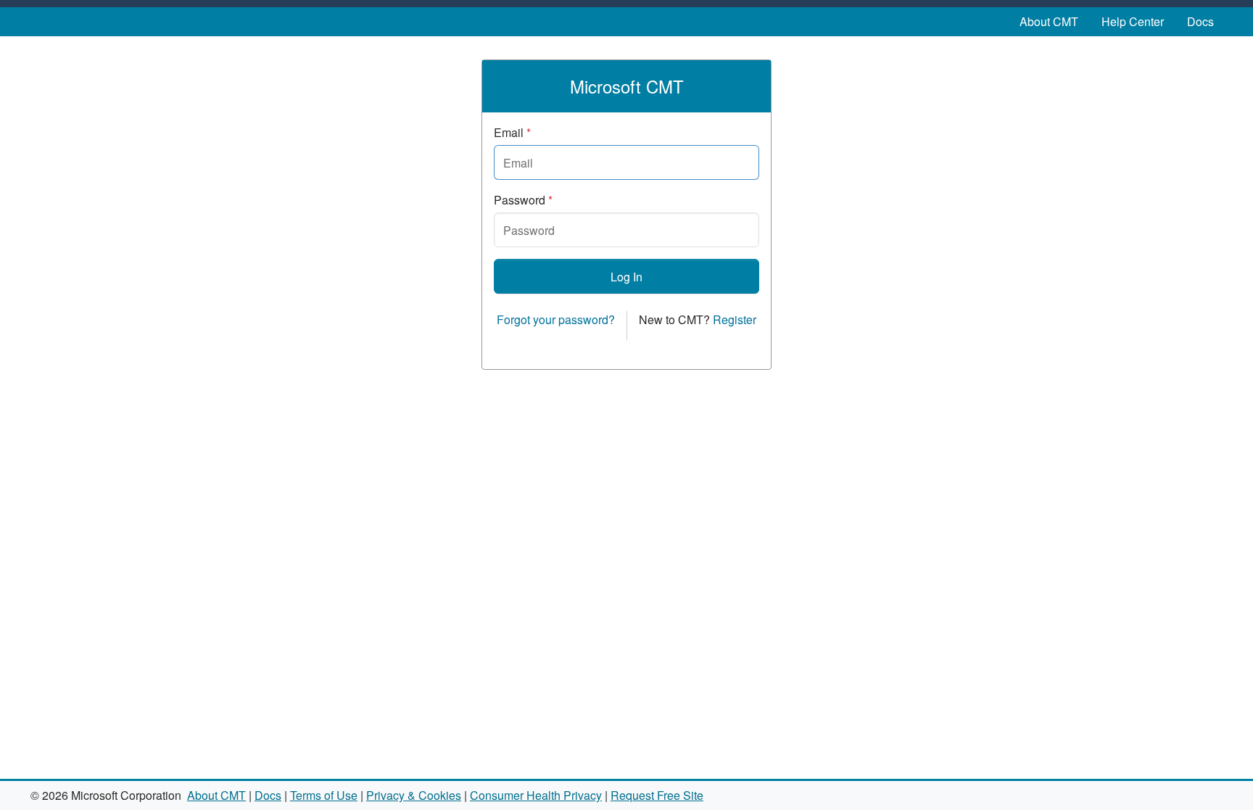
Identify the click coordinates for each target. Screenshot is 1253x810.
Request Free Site (657, 795)
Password (523, 199)
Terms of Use (323, 795)
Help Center (1132, 21)
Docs (1200, 21)
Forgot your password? (556, 319)
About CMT (1049, 21)
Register (734, 319)
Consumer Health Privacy (536, 795)
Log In (626, 276)
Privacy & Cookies (413, 795)
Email (512, 132)
